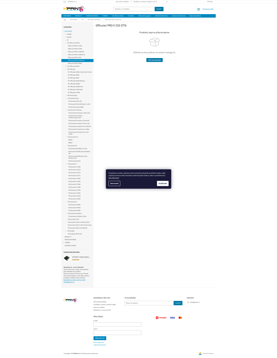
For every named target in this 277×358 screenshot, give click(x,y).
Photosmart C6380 (74, 199)
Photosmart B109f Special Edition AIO (79, 153)
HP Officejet (71, 69)
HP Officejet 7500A (74, 92)
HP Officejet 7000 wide (75, 90)
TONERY (67, 243)
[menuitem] (67, 16)
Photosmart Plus (73, 98)
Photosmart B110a (74, 161)
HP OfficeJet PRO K (73, 43)
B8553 (70, 143)
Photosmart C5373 (74, 176)
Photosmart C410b (74, 167)
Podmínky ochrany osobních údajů (145, 2)
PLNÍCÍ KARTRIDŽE (70, 240)
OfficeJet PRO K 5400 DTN (76, 55)
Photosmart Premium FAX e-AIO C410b (78, 133)
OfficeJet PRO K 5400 (75, 49)
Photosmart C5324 (74, 170)
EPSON (69, 37)
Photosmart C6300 (74, 193)
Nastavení (114, 183)
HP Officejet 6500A (74, 84)
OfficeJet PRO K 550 (74, 57)
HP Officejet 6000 (73, 75)
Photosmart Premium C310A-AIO (78, 121)
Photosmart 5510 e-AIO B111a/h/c (79, 222)
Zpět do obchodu (154, 60)
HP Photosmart (72, 95)
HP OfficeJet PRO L (73, 66)
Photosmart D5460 (74, 205)
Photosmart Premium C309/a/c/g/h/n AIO (75, 117)
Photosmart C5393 (74, 190)
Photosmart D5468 (74, 210)
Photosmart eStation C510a (77, 216)
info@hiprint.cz (195, 302)
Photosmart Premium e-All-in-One (79, 113)
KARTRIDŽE (68, 31)
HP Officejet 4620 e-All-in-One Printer (80, 72)
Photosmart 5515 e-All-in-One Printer (80, 225)
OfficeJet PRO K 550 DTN (76, 60)
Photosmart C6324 (74, 196)
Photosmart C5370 (74, 173)
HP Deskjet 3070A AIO (75, 234)
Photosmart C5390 (74, 187)
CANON (69, 34)
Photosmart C (72, 164)
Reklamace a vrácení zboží (102, 310)
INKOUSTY (68, 237)
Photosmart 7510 (73, 219)
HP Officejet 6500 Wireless (76, 81)
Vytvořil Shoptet (208, 353)
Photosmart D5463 (74, 208)
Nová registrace (98, 342)
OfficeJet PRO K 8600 (75, 63)
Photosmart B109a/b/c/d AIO (77, 149)
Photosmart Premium (75, 110)
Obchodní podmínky (122, 2)
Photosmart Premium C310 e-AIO (79, 123)
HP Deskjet (70, 231)
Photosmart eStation (75, 213)
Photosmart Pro (73, 137)
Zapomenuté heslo (99, 345)
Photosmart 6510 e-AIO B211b (77, 228)
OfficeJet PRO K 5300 (75, 46)
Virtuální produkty (70, 245)
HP (68, 40)
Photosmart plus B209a (75, 107)
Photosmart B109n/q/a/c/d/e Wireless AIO (77, 157)
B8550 (70, 140)
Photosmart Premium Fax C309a (78, 129)
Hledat (159, 9)
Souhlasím (163, 183)
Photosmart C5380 (74, 178)
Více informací (114, 178)
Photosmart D (72, 202)
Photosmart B (72, 146)
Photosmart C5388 (74, 184)
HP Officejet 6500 (73, 78)
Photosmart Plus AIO (75, 101)
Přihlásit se (99, 338)
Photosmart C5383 (74, 181)
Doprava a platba (98, 307)
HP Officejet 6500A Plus (75, 87)
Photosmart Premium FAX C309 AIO (79, 126)
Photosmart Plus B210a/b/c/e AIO (79, 104)
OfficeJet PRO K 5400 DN (76, 52)
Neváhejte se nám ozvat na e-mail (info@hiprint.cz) (74, 281)
